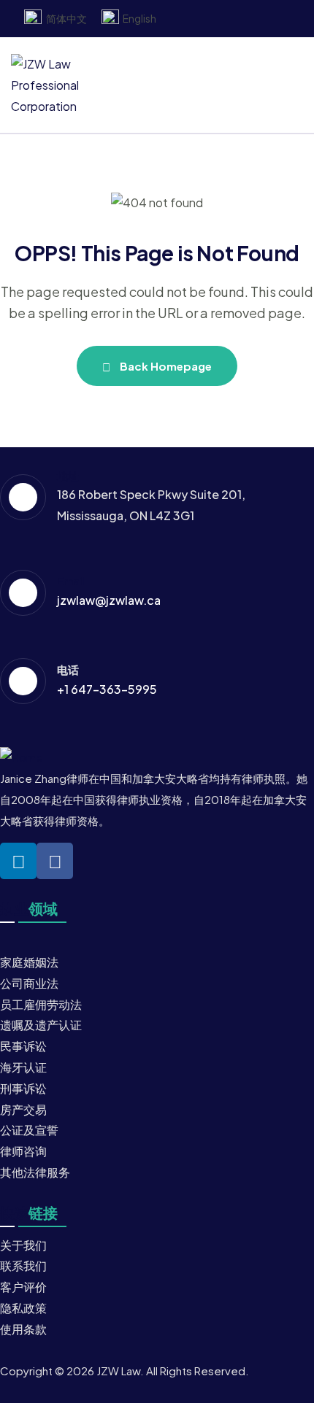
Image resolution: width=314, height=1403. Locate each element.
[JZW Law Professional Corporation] (61, 85)
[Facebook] (55, 861)
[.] (148, 85)
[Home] (21, 757)
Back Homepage (165, 366)
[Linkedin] (18, 861)
